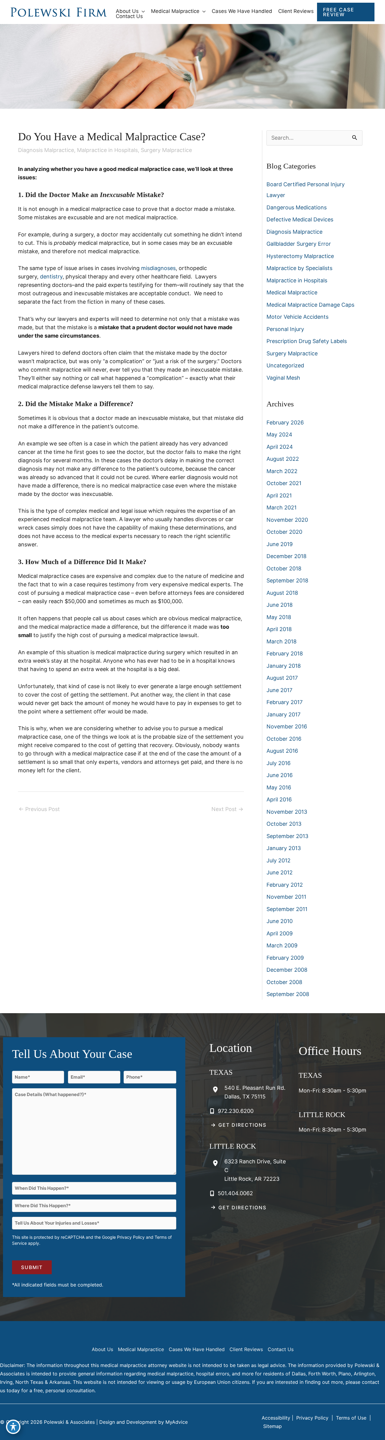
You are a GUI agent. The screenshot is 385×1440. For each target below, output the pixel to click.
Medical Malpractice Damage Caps (310, 305)
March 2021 (281, 507)
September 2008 (287, 994)
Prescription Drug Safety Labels (306, 341)
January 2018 (283, 666)
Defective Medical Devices (299, 219)
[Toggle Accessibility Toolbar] (13, 1427)
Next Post (227, 809)
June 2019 (279, 544)
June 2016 (279, 775)
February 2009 (285, 958)
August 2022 (282, 459)
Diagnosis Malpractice (46, 150)
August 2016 (282, 751)
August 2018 (282, 593)
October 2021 (283, 483)
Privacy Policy (131, 1237)
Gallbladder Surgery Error (298, 244)
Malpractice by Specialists (299, 268)
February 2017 (284, 702)
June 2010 (279, 921)
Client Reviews (246, 1349)
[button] (142, 11)
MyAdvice (176, 1422)
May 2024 (279, 434)
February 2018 (284, 653)
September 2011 (286, 909)
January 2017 (283, 714)
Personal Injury (285, 329)
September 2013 (287, 836)
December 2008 (286, 970)
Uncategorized (285, 365)
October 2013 (283, 824)
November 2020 (287, 520)
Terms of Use (351, 1418)
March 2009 (281, 945)
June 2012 (279, 872)
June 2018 (279, 605)
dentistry (51, 276)
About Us (102, 1349)
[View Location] (216, 1089)
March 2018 (281, 641)
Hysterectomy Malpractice (300, 256)
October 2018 (283, 568)
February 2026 (285, 422)
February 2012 (284, 885)
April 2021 (279, 495)
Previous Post (39, 809)
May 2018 (278, 617)
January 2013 (283, 848)
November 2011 (286, 897)
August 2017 (282, 678)
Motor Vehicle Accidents (297, 317)
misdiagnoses (158, 268)
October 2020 (284, 532)
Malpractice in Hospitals (107, 150)
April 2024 (279, 447)
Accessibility (276, 1418)
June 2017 (279, 690)
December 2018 (286, 556)
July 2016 (278, 763)
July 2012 (278, 860)
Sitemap (272, 1426)
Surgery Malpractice (166, 150)
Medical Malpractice (291, 292)
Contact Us (281, 1349)
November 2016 (286, 726)
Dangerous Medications (296, 207)
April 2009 (279, 933)
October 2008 (284, 982)
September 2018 (287, 580)
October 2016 (283, 739)
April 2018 (279, 629)
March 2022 (281, 471)
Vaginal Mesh (283, 378)
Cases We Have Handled (197, 1349)
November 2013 (286, 812)
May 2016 (278, 787)
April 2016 (279, 799)
